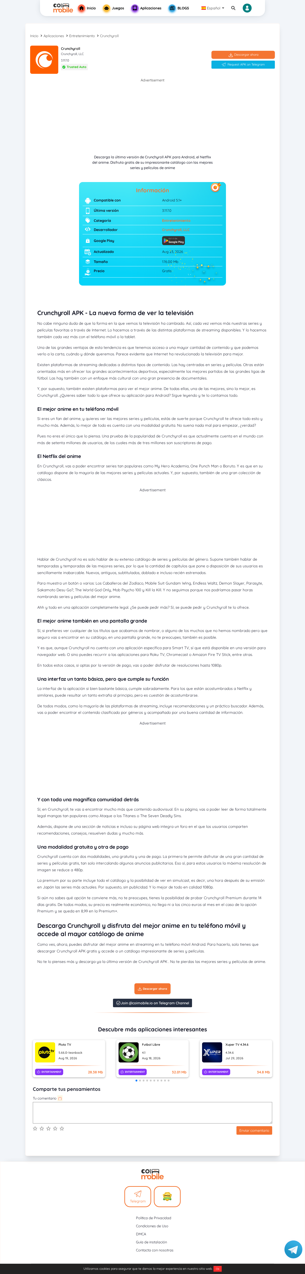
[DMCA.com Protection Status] (167, 1196)
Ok (217, 1268)
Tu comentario (47, 1098)
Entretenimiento (82, 36)
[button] (136, 1080)
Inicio (34, 36)
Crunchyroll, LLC (176, 229)
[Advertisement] (152, 114)
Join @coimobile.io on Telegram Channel (155, 1003)
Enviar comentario (254, 1130)
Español (213, 8)
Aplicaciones (54, 36)
